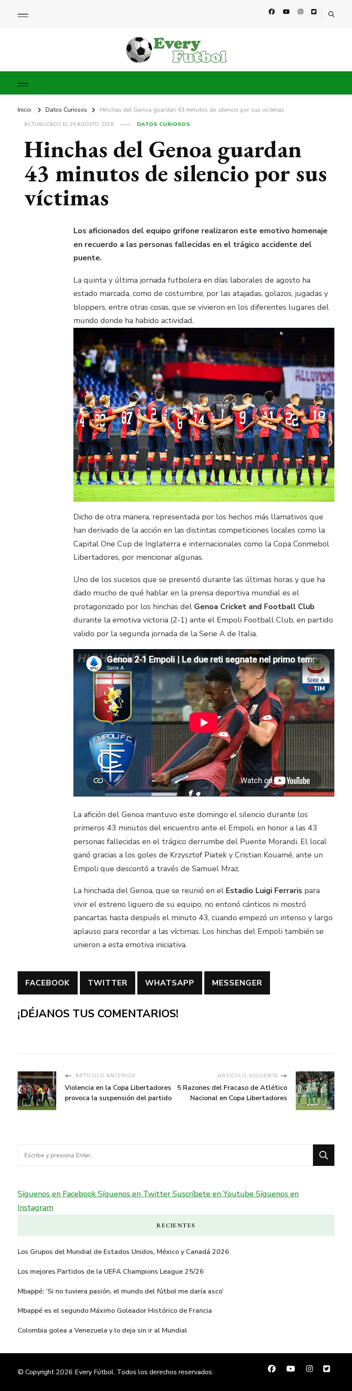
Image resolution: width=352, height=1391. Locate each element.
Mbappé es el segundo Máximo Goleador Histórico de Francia (115, 1310)
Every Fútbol (94, 1372)
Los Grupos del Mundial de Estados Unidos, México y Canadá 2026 (123, 1252)
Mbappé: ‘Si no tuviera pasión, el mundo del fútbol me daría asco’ (121, 1291)
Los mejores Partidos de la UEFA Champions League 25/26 (111, 1271)
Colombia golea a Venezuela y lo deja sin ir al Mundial (102, 1330)
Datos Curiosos (163, 124)
